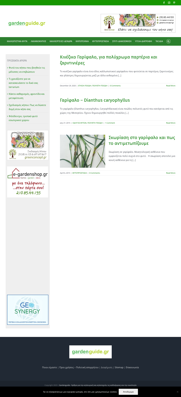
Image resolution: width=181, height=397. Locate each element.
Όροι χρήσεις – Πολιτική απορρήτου (79, 367)
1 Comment (110, 123)
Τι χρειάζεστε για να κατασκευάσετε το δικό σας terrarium (23, 83)
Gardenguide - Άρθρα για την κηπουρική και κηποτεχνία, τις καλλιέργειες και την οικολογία (97, 385)
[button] (168, 41)
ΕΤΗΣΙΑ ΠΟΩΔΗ (84, 85)
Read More (170, 85)
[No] (177, 391)
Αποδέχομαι (128, 392)
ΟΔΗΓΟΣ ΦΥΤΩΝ (80, 123)
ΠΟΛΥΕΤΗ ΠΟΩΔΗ (99, 85)
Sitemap (119, 367)
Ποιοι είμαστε (49, 367)
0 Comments (115, 85)
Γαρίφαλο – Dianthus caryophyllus (95, 100)
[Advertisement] (27, 246)
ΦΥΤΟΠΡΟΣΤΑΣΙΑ (79, 173)
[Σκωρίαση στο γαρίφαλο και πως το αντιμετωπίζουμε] (82, 151)
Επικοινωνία (132, 367)
